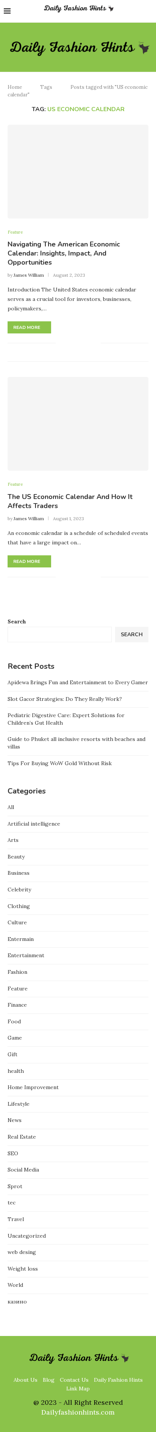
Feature (15, 232)
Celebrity (19, 889)
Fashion (17, 972)
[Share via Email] (95, 342)
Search (17, 621)
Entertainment (26, 955)
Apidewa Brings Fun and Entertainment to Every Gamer (78, 682)
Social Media (23, 1169)
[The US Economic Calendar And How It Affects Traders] (78, 424)
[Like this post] (61, 342)
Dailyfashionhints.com (78, 1412)
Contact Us (74, 1379)
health (16, 1071)
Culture (17, 922)
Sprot (15, 1186)
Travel (16, 1219)
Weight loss (23, 1268)
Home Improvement (33, 1087)
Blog (49, 1379)
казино (17, 1301)
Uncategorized (27, 1235)
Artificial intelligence (34, 823)
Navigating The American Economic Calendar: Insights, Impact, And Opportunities (64, 253)
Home (15, 87)
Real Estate (22, 1136)
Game (15, 1037)
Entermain (21, 939)
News (15, 1120)
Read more (26, 327)
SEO (13, 1153)
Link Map (78, 1388)
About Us (25, 1379)
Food (14, 1021)
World (15, 1285)
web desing (22, 1252)
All (11, 807)
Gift (12, 1054)
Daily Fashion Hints (118, 1379)
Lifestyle (19, 1103)
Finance (17, 1004)
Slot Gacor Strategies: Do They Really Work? (65, 699)
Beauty (16, 856)
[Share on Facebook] (71, 342)
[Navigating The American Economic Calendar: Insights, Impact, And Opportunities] (78, 172)
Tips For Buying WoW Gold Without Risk (60, 763)
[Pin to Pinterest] (87, 342)
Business (19, 872)
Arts (13, 840)
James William (29, 275)
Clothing (19, 906)
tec (12, 1202)
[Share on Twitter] (79, 342)
